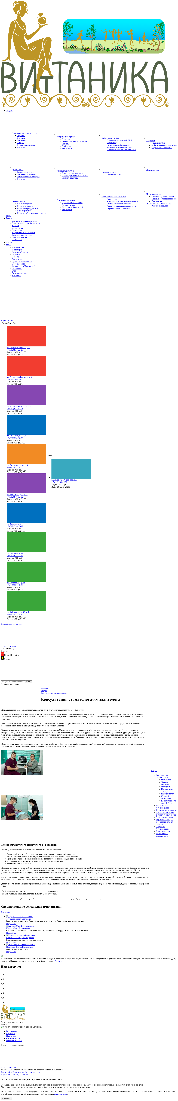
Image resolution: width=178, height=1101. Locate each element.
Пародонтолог (167, 794)
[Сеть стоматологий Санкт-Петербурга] (89, 106)
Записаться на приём (10, 684)
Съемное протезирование (163, 196)
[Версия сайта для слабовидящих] (20, 1065)
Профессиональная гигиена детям (122, 206)
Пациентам (11, 1036)
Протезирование (163, 831)
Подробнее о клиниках (11, 624)
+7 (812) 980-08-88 (15, 379)
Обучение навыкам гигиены (119, 208)
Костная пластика (70, 178)
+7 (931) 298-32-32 (15, 438)
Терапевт (21, 135)
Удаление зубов (158, 143)
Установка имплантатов (72, 173)
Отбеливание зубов (164, 817)
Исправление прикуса (166, 810)
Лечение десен (162, 829)
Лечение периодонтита (27, 208)
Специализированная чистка (119, 204)
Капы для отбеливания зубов (120, 147)
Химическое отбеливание (118, 145)
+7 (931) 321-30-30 (15, 585)
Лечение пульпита (25, 206)
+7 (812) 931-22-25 (15, 350)
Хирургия (160, 826)
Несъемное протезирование (164, 199)
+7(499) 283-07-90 (59, 482)
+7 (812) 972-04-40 (15, 614)
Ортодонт (21, 140)
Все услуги (22, 147)
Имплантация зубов (165, 812)
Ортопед (21, 138)
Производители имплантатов (75, 175)
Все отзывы (11, 1031)
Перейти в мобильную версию (14, 1074)
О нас (8, 245)
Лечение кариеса (24, 204)
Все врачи (5, 912)
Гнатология (157, 201)
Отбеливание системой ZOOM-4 (121, 150)
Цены (8, 216)
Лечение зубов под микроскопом (31, 213)
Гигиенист (166, 780)
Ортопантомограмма (26, 174)
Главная (44, 688)
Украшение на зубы (164, 819)
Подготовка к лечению (162, 147)
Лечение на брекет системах (74, 141)
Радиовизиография (25, 172)
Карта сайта (6, 1072)
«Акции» (58, 961)
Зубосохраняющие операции (164, 145)
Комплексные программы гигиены (122, 201)
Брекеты (65, 144)
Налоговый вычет (14, 1040)
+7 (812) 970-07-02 (15, 497)
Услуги (9, 110)
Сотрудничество (13, 1038)
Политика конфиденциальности (27, 1072)
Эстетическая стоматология (162, 834)
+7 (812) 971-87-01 (15, 409)
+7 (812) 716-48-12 (15, 526)
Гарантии (10, 1033)
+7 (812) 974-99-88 (15, 556)
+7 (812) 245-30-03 (9, 646)
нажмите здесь (60, 1094)
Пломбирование (24, 211)
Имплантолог (167, 789)
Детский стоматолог (26, 145)
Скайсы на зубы (114, 174)
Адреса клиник (8, 320)
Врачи (9, 218)
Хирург (20, 142)
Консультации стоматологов (162, 776)
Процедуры (112, 199)
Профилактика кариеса (72, 202)
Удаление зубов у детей (72, 207)
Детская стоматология (166, 815)
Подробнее (11, 923)
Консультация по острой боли (168, 802)
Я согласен (6, 1099)
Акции (9, 242)
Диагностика (162, 805)
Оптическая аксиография (28, 177)
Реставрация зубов (160, 206)
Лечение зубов (68, 205)
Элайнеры (66, 146)
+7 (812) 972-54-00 (15, 467)
